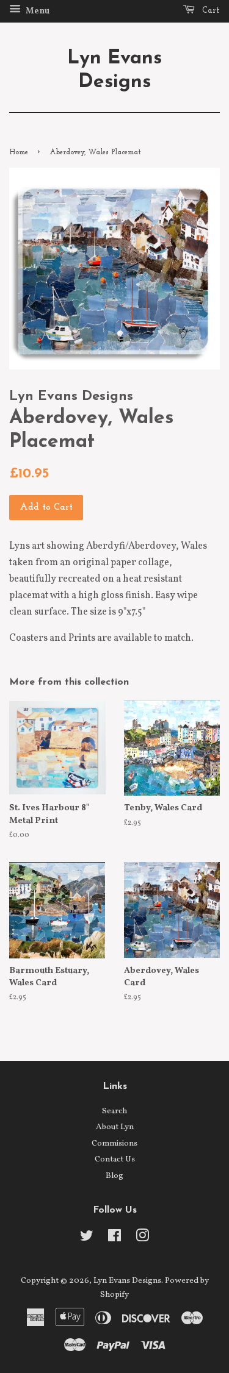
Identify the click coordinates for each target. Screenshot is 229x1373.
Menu (36, 11)
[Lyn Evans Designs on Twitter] (86, 1238)
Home (18, 152)
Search (114, 1111)
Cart (210, 10)
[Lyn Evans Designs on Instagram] (142, 1238)
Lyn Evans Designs (114, 70)
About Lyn (115, 1127)
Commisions (114, 1143)
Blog (114, 1176)
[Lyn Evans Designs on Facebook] (114, 1238)
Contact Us (115, 1159)
